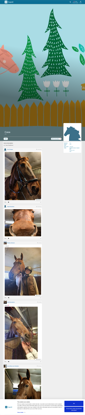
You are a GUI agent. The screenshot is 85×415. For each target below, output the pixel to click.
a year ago (39, 242)
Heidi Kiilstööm (10, 206)
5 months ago (39, 206)
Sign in (81, 2)
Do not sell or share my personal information (73, 409)
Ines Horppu (10, 149)
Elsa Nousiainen (11, 302)
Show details (20, 412)
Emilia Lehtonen (11, 242)
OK (74, 403)
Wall (6, 138)
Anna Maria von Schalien (13, 366)
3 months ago (39, 149)
